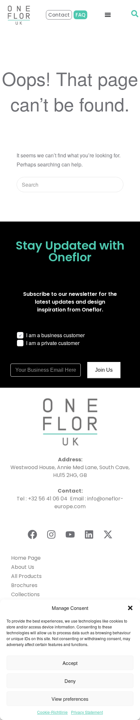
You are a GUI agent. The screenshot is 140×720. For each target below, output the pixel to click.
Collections (25, 594)
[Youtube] (70, 534)
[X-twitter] (107, 534)
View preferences (70, 698)
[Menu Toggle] (108, 14)
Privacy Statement (87, 712)
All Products (26, 576)
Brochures (24, 585)
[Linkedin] (88, 534)
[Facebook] (32, 534)
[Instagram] (51, 534)
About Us (22, 567)
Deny (70, 680)
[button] (130, 608)
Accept (70, 662)
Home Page (26, 558)
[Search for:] (70, 184)
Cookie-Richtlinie (52, 712)
